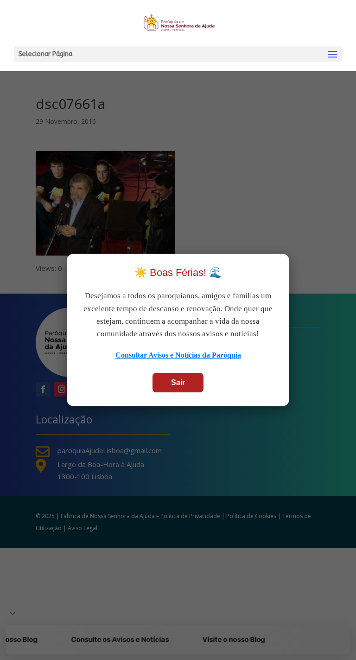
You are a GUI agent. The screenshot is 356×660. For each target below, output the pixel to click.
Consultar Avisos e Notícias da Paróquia (178, 355)
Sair (178, 382)
